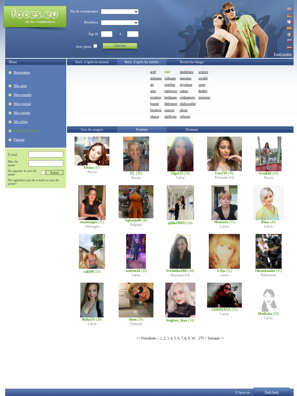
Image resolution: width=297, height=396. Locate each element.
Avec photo (83, 47)
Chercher (120, 45)
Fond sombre (283, 54)
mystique (186, 85)
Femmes (142, 130)
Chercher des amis (26, 131)
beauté (154, 104)
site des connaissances (40, 22)
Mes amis (20, 86)
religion (185, 117)
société (203, 78)
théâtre (202, 91)
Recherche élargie (192, 62)
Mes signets (22, 113)
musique (185, 78)
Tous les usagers (92, 130)
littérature (170, 104)
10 (193, 338)
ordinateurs (187, 97)
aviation (155, 97)
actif (153, 72)
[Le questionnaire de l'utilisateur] (92, 164)
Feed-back (272, 392)
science (203, 72)
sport (201, 85)
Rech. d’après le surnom (92, 62)
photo (184, 110)
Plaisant (19, 140)
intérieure (170, 91)
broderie (156, 110)
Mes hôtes (21, 122)
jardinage (170, 97)
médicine (170, 117)
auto (153, 91)
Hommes (192, 130)
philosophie (188, 104)
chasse (154, 117)
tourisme (204, 97)
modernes (186, 72)
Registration (22, 72)
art (152, 85)
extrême (169, 85)
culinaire (170, 78)
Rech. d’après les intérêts (142, 62)
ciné (167, 72)
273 (201, 338)
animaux (156, 78)
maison (169, 110)
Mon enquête (23, 95)
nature (184, 91)
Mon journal (22, 104)
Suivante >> (216, 338)
